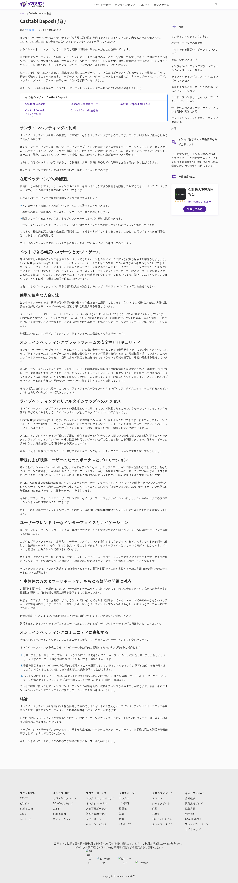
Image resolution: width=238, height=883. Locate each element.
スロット (157, 798)
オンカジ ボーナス (96, 803)
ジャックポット (161, 803)
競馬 (121, 813)
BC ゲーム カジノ (63, 803)
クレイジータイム (162, 824)
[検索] (216, 4)
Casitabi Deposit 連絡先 (84, 110)
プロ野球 (124, 803)
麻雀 (154, 808)
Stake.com (26, 808)
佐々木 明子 (30, 29)
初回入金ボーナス (96, 813)
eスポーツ (125, 824)
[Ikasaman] (34, 4)
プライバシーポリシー (198, 824)
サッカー (124, 798)
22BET (24, 813)
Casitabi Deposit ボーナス (85, 104)
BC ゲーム (26, 819)
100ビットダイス (162, 819)
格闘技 (123, 808)
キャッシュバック (96, 824)
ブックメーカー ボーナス (100, 798)
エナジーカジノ (62, 819)
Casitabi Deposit (35, 104)
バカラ (156, 813)
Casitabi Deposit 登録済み (135, 104)
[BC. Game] (180, 193)
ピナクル (25, 803)
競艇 (121, 819)
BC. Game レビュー (199, 201)
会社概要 (190, 798)
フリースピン (94, 819)
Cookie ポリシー (194, 819)
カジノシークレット (64, 798)
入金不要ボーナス (96, 808)
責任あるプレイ (194, 803)
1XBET (24, 798)
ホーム (23, 13)
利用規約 (190, 813)
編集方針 (190, 808)
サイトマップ (193, 829)
